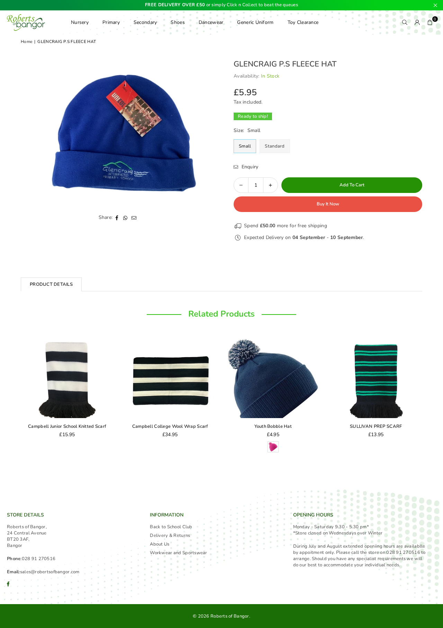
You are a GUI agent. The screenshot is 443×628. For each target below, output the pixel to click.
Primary (111, 22)
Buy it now (328, 204)
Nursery (80, 22)
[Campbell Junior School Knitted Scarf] (67, 376)
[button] (430, 22)
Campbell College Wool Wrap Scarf (170, 426)
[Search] (405, 22)
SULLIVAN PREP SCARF (376, 426)
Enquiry (249, 166)
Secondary (145, 22)
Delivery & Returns (170, 535)
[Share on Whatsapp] (125, 217)
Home (26, 41)
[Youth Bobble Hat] (273, 376)
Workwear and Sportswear (178, 553)
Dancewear (211, 22)
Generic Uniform (255, 22)
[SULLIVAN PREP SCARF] (376, 376)
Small (245, 146)
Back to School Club (171, 527)
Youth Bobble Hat (273, 426)
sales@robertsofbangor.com (50, 572)
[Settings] (417, 22)
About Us (159, 544)
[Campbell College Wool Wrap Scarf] (170, 376)
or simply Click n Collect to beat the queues (221, 5)
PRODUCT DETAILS (51, 284)
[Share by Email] (134, 217)
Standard (274, 146)
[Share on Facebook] (116, 217)
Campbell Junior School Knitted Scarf (67, 426)
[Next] (429, 396)
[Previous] (13, 396)
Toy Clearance (303, 22)
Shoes (177, 22)
